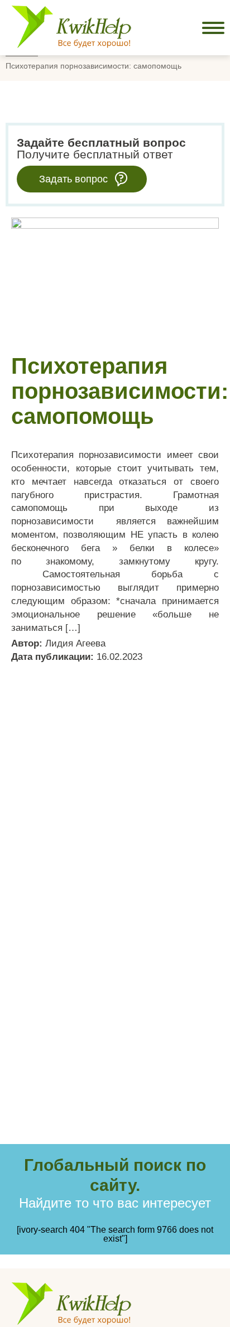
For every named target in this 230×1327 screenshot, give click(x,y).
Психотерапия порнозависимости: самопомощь (119, 391)
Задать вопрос (73, 179)
